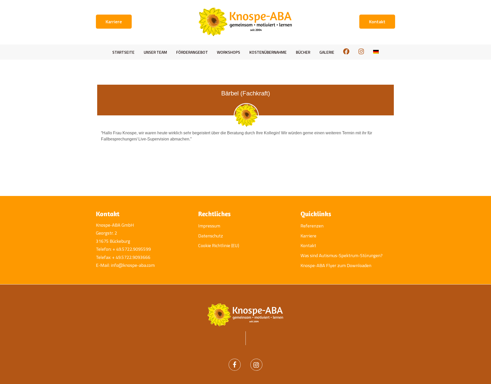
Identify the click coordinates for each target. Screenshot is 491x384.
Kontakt (308, 245)
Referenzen (311, 225)
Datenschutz (210, 235)
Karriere (308, 235)
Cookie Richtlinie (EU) (218, 245)
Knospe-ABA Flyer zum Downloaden (335, 265)
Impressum (209, 225)
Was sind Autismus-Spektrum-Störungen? (341, 255)
